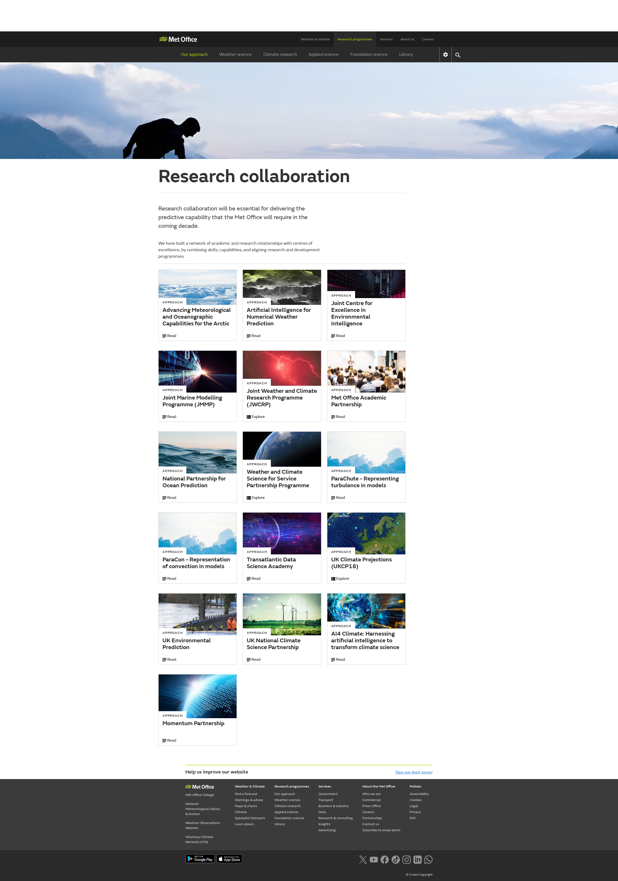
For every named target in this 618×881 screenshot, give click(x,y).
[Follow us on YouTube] (374, 859)
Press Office (371, 806)
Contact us (370, 824)
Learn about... (245, 824)
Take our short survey (414, 772)
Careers (428, 39)
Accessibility (419, 794)
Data (322, 812)
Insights (324, 824)
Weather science (235, 54)
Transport (325, 800)
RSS (413, 818)
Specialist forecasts (250, 818)
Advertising (327, 830)
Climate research (280, 54)
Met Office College (199, 795)
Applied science (324, 54)
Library (406, 54)
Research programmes (354, 39)
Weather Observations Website (202, 825)
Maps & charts (246, 806)
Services (386, 39)
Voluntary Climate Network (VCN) (199, 839)
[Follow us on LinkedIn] (417, 859)
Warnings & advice (249, 800)
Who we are (371, 794)
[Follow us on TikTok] (395, 859)
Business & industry (333, 806)
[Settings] (445, 54)
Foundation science (369, 54)
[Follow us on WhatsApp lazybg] (428, 859)
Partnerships (372, 818)
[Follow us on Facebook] (384, 859)
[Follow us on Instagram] (406, 859)
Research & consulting (335, 818)
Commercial (371, 800)
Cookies (416, 800)
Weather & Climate (250, 786)
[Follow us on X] (363, 859)
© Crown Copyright (419, 875)
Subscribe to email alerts (381, 830)
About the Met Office (378, 786)
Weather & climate (315, 39)
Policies (415, 786)
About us (407, 39)
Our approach (194, 54)
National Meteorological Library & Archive (202, 809)
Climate (241, 812)
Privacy (415, 812)
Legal (414, 806)
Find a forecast (246, 794)
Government (328, 794)
